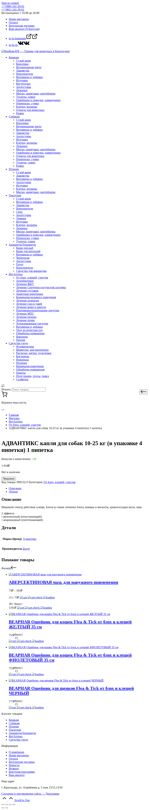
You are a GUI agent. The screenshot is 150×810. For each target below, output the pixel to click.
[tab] (79, 488)
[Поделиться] (6, 804)
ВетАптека (15, 736)
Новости (14, 765)
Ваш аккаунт (17, 775)
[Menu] (2, 409)
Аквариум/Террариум (22, 733)
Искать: (6, 389)
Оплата (13, 758)
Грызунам (15, 729)
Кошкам (14, 719)
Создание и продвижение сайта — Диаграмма (30, 793)
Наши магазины (19, 755)
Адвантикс (30, 538)
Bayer (26, 548)
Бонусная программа (22, 771)
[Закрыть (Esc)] (2, 804)
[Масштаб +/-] (13, 804)
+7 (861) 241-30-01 (12, 9)
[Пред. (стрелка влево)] (2, 807)
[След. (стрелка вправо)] (6, 807)
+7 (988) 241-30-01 (12, 6)
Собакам (14, 723)
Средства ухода (18, 739)
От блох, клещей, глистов (60, 482)
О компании (16, 752)
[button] (143, 391)
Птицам (14, 726)
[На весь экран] (10, 804)
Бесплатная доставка (22, 761)
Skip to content (10, 3)
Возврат (14, 768)
